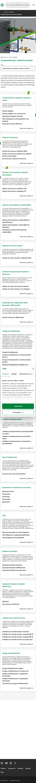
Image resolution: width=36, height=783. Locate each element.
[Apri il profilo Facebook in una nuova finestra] (2, 763)
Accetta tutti (18, 406)
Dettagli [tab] (14, 374)
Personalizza (17, 412)
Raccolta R (4, 780)
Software (20, 768)
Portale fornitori (15, 780)
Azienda (27, 768)
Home (6, 12)
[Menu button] (33, 5)
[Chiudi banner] (33, 369)
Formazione (11, 768)
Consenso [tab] (5, 374)
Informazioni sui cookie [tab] (27, 374)
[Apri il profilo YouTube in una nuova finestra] (6, 763)
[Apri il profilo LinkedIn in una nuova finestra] (11, 763)
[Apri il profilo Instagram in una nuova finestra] (15, 763)
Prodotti (11, 12)
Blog (2, 772)
